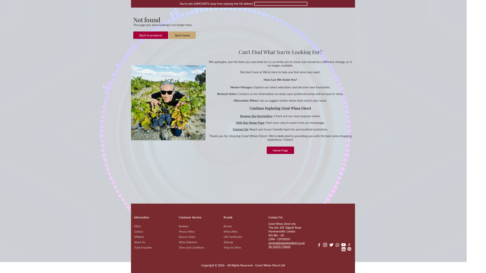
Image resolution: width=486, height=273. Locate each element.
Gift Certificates (233, 236)
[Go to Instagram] (325, 245)
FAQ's (137, 226)
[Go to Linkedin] (343, 249)
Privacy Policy (187, 231)
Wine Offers (231, 231)
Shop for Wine (232, 247)
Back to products (150, 35)
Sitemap (228, 242)
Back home (182, 35)
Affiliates (139, 236)
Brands (228, 226)
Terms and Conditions (191, 247)
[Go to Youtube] (343, 245)
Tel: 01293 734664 (279, 246)
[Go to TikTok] (349, 245)
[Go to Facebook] (319, 245)
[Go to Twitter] (331, 245)
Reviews (183, 226)
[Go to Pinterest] (349, 249)
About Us (139, 242)
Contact (138, 231)
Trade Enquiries (143, 247)
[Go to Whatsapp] (337, 245)
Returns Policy (187, 236)
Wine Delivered (188, 242)
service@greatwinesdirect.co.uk (286, 243)
